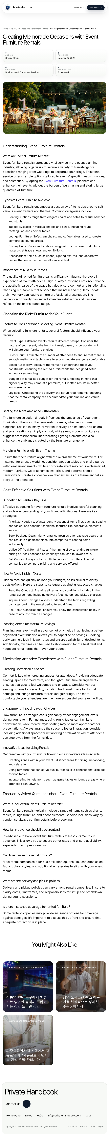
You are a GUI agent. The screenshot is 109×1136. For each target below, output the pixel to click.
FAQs (40, 1115)
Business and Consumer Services (33, 29)
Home (5, 29)
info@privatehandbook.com (64, 1115)
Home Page (13, 1115)
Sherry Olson (12, 58)
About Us (72, 1126)
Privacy (83, 1126)
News (13, 29)
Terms (92, 1126)
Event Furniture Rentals (60, 181)
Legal (100, 1126)
